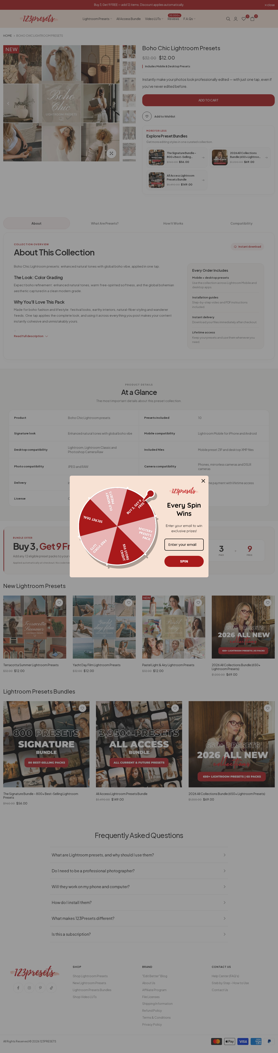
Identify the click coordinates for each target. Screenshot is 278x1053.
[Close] (203, 481)
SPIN (184, 561)
